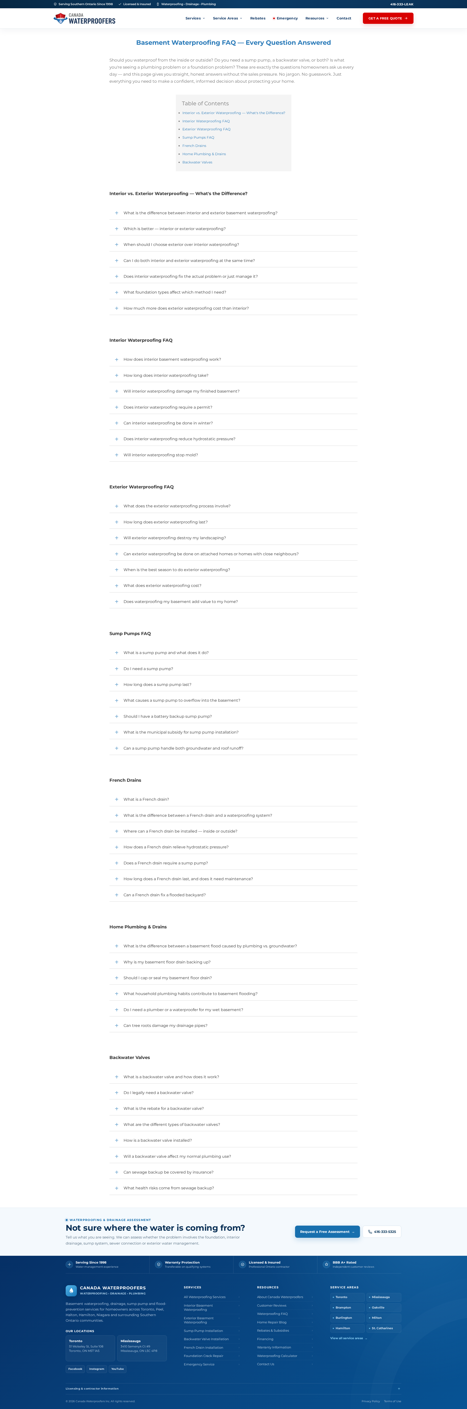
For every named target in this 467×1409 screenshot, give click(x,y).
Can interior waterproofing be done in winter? (168, 423)
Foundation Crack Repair (203, 1356)
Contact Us (265, 1364)
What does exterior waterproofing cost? (162, 585)
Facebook (75, 1369)
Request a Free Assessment (327, 1232)
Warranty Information (274, 1347)
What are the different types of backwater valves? (172, 1124)
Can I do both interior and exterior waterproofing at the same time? (189, 260)
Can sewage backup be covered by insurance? (169, 1172)
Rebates (257, 18)
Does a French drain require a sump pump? (166, 863)
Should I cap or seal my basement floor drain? (168, 978)
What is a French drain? (146, 799)
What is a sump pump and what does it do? (166, 652)
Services (193, 18)
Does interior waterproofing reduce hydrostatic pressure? (179, 439)
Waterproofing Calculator (277, 1356)
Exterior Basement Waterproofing (199, 1320)
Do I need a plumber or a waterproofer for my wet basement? (183, 1009)
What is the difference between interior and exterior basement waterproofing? (201, 213)
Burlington (344, 1317)
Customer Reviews (271, 1305)
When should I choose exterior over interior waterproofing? (181, 244)
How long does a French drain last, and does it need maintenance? (188, 879)
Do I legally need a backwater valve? (159, 1092)
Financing (265, 1339)
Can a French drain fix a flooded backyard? (165, 895)
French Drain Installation (203, 1347)
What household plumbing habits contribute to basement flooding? (191, 993)
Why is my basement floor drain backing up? (167, 962)
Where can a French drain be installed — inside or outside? (180, 831)
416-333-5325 (385, 1232)
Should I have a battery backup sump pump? (168, 716)
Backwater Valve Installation (206, 1339)
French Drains (194, 146)
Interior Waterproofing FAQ (206, 121)
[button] (233, 213)
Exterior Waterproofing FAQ (206, 129)
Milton (377, 1317)
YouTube (117, 1369)
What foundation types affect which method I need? (175, 292)
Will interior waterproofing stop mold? (161, 455)
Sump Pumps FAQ (198, 137)
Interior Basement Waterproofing (198, 1308)
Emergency (287, 18)
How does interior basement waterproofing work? (172, 359)
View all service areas (349, 1338)
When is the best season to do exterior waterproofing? (177, 569)
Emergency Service (199, 1364)
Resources (314, 18)
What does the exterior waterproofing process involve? (177, 506)
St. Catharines (382, 1328)
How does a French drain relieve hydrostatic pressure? (176, 847)
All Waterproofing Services (204, 1297)
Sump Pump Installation (203, 1331)
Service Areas (225, 18)
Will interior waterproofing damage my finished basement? (182, 391)
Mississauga (381, 1297)
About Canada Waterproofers (280, 1297)
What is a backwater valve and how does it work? (171, 1077)
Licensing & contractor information (92, 1388)
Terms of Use (392, 1401)
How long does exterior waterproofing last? (166, 522)
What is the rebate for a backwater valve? (164, 1108)
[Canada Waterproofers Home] (84, 18)
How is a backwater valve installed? (158, 1140)
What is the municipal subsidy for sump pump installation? (181, 732)
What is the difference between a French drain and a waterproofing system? (198, 815)
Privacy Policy (371, 1401)
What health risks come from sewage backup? (169, 1188)
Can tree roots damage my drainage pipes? (165, 1025)
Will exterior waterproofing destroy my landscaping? (175, 538)
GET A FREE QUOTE (385, 18)
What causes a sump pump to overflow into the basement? (182, 700)
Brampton (343, 1307)
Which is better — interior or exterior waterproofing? (175, 228)
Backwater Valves (197, 162)
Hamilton (343, 1328)
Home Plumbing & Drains (204, 154)
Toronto (341, 1297)
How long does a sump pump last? (157, 684)
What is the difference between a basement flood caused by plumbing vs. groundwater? (210, 946)
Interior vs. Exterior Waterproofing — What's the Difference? (233, 113)
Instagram (96, 1369)
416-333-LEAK (401, 4)
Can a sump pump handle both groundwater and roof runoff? (183, 748)
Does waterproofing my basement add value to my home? (181, 601)
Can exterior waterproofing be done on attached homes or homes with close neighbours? (211, 554)
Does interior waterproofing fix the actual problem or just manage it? (191, 276)
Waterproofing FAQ (272, 1314)
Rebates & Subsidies (273, 1330)
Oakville (378, 1307)
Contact (344, 18)
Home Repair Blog (272, 1322)
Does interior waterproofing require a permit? (168, 407)
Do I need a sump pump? (148, 668)
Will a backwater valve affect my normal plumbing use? (177, 1156)
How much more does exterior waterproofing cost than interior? (186, 308)
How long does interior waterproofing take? (166, 375)
